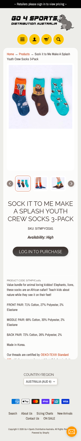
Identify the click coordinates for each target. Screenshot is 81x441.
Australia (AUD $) (38, 381)
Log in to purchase (40, 251)
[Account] (34, 39)
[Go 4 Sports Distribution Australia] (40, 21)
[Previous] (10, 184)
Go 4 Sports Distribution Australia (39, 429)
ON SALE (49, 418)
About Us (26, 413)
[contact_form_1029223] (71, 431)
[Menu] (22, 39)
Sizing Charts (45, 413)
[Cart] (46, 39)
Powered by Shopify (40, 432)
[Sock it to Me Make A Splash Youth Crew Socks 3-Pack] (23, 183)
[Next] (71, 184)
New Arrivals (64, 413)
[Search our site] (58, 39)
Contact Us (32, 418)
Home (10, 54)
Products (24, 54)
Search (13, 413)
